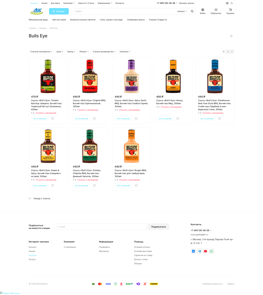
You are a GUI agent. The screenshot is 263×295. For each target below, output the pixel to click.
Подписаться (158, 226)
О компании (70, 247)
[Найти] (192, 11)
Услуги (32, 259)
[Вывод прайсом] (232, 52)
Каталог (33, 247)
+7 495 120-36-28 (166, 3)
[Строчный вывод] (228, 52)
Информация (106, 241)
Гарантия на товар (143, 255)
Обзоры (138, 263)
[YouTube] (205, 251)
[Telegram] (199, 251)
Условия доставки (143, 251)
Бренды (33, 255)
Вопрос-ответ (141, 259)
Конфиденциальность (213, 284)
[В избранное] (52, 119)
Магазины (104, 251)
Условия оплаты (142, 247)
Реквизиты (104, 247)
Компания (69, 241)
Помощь (138, 241)
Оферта (230, 284)
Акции (32, 251)
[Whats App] (211, 251)
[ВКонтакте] (193, 251)
